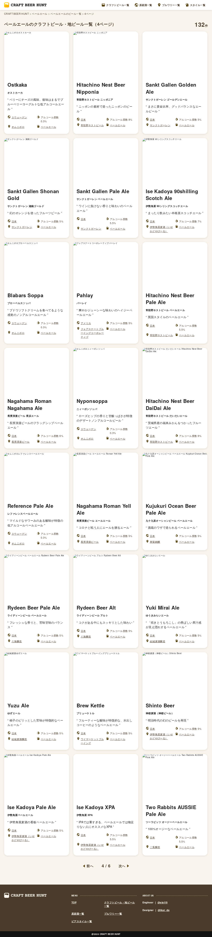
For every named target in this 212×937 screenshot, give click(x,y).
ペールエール (39, 13)
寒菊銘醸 (155, 541)
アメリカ (86, 323)
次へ (122, 866)
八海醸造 (17, 641)
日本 (83, 119)
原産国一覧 (145, 5)
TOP (74, 902)
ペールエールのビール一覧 (66, 13)
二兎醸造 (155, 847)
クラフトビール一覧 (117, 5)
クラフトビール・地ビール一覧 (119, 904)
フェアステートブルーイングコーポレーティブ (92, 332)
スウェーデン (19, 117)
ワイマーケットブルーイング (92, 741)
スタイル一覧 (197, 5)
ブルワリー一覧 (171, 5)
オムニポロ (18, 126)
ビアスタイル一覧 (81, 921)
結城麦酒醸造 (157, 641)
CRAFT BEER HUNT (16, 13)
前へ (90, 866)
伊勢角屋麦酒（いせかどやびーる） (161, 229)
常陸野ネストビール (92, 125)
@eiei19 (163, 902)
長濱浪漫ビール (21, 441)
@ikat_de (164, 910)
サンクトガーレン (160, 125)
